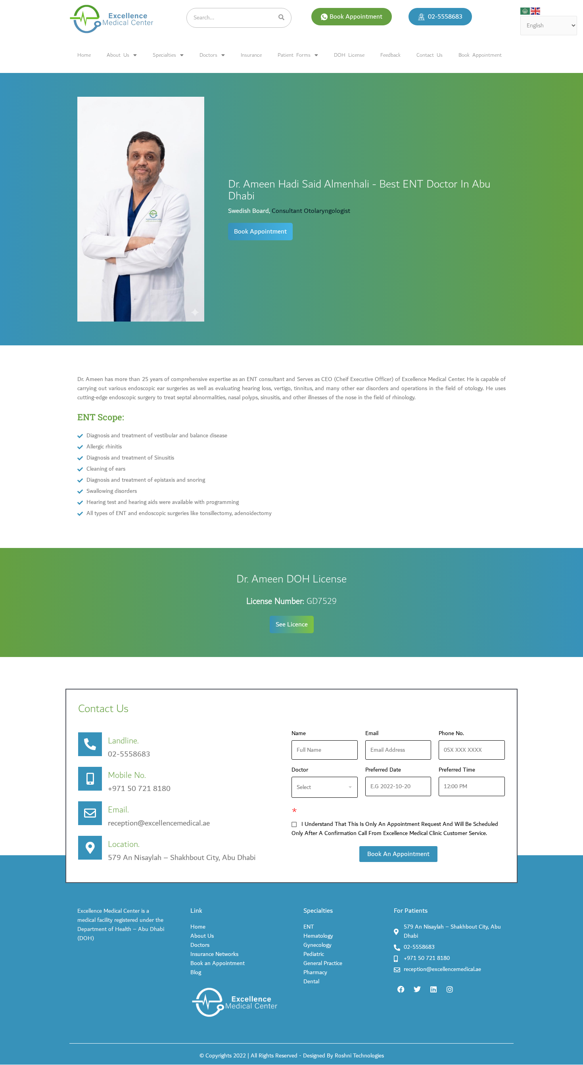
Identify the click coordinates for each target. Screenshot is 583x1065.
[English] (536, 10)
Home (84, 55)
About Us (118, 55)
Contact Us (429, 55)
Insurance (251, 55)
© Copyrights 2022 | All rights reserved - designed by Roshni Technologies (291, 1056)
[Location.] (90, 848)
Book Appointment (480, 55)
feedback (390, 55)
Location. (124, 844)
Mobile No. (127, 775)
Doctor (300, 770)
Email (374, 733)
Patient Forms (294, 55)
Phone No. (454, 733)
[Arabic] (525, 10)
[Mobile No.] (90, 779)
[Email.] (90, 813)
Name (301, 733)
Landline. (123, 741)
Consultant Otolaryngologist (311, 210)
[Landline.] (90, 744)
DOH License (349, 55)
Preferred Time (457, 770)
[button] (351, 16)
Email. (118, 810)
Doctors (208, 55)
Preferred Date (383, 770)
